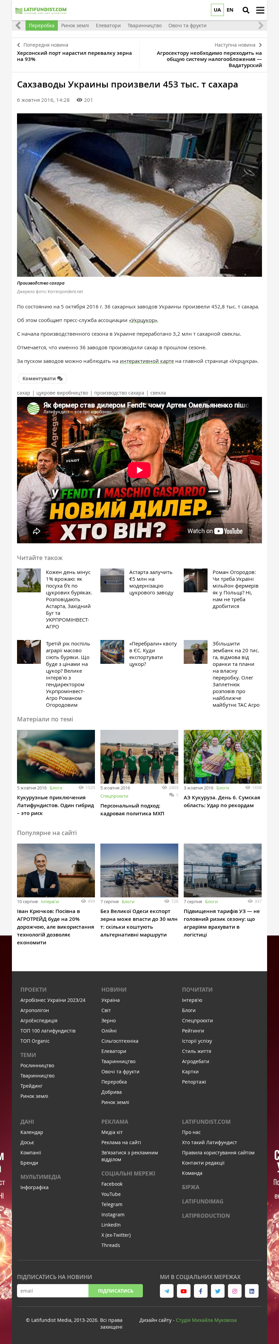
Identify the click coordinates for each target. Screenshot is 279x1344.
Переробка (114, 1081)
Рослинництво (37, 1065)
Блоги (56, 788)
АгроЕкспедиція (39, 1020)
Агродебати (195, 1061)
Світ (106, 1010)
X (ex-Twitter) (116, 1235)
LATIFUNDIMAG (203, 1201)
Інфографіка (34, 1187)
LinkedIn (111, 1224)
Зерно (108, 1020)
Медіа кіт (112, 1132)
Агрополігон (34, 1010)
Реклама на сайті (121, 1142)
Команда (192, 1173)
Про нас (191, 1132)
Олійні (109, 1030)
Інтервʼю (50, 901)
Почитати (197, 989)
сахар (23, 392)
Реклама (114, 1121)
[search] (246, 10)
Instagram (113, 1214)
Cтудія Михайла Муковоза (206, 1320)
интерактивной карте (147, 360)
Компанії (30, 1152)
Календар (31, 1132)
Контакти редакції (203, 1162)
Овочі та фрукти (120, 1071)
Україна (110, 1000)
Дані (27, 1121)
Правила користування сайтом (218, 1152)
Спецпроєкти (114, 796)
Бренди (29, 1162)
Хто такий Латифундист (209, 1142)
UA (217, 9)
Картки (190, 1071)
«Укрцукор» (143, 320)
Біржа (190, 1187)
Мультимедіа (40, 1177)
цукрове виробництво (62, 392)
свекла (158, 392)
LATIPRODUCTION (206, 1215)
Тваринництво (37, 1075)
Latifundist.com (206, 1121)
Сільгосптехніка (119, 1041)
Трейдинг (31, 1086)
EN (230, 9)
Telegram (111, 1204)
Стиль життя (196, 1051)
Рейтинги (193, 1030)
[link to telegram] (167, 1291)
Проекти (33, 989)
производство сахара (119, 392)
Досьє (27, 1142)
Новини (114, 989)
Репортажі (194, 1081)
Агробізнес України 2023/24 (52, 1000)
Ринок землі (34, 1096)
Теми (28, 1055)
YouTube (111, 1194)
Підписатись (115, 1290)
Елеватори (113, 1051)
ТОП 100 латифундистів (48, 1030)
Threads (110, 1245)
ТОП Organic (35, 1041)
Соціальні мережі (128, 1173)
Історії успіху (197, 1041)
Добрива (111, 1092)
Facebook (111, 1184)
